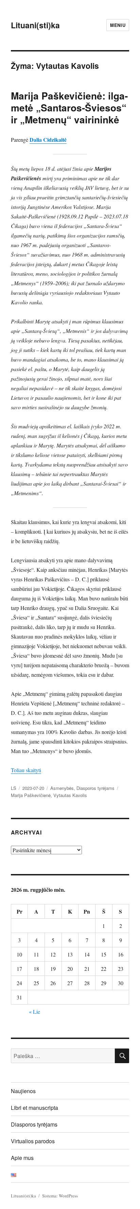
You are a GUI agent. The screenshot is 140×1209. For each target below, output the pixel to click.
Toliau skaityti (26, 770)
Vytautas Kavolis (70, 795)
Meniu (117, 25)
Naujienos (23, 1091)
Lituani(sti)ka (35, 25)
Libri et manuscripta (34, 1108)
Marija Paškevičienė (31, 795)
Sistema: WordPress (60, 1196)
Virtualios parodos (33, 1141)
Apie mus (22, 1158)
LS (13, 788)
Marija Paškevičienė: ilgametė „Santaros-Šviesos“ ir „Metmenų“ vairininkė (69, 107)
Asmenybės (62, 788)
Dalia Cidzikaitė (48, 139)
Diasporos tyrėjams (95, 788)
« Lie (34, 1011)
